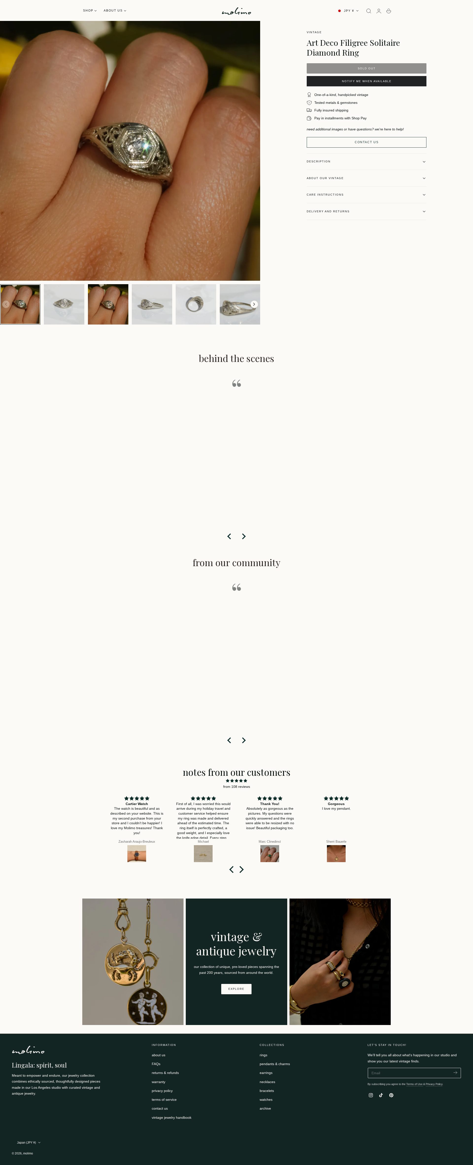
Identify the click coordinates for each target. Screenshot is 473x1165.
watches (266, 1100)
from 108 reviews (236, 787)
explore (236, 988)
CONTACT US (367, 142)
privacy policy (162, 1091)
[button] (368, 11)
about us (158, 1055)
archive (265, 1109)
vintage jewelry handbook (171, 1117)
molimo (28, 1153)
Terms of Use (414, 1084)
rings (263, 1055)
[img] (236, 781)
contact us (160, 1109)
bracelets (267, 1091)
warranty (158, 1082)
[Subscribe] (455, 1073)
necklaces (267, 1082)
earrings (266, 1073)
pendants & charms (275, 1064)
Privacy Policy (434, 1084)
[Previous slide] (6, 304)
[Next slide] (254, 304)
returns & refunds (165, 1073)
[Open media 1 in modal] (251, 29)
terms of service (164, 1100)
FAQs (156, 1064)
